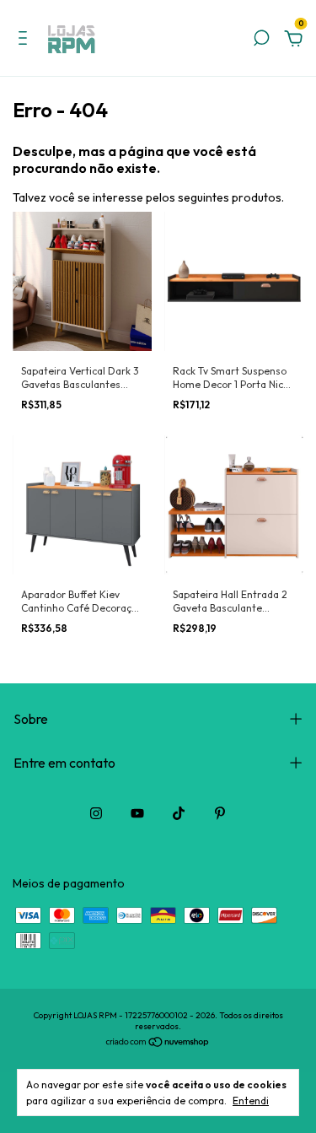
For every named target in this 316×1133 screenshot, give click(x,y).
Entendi (251, 1100)
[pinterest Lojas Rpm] (220, 813)
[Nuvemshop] (158, 1043)
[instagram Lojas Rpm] (96, 813)
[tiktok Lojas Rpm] (178, 813)
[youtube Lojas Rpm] (137, 813)
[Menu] (26, 40)
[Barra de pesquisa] (261, 40)
